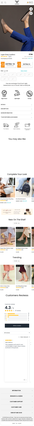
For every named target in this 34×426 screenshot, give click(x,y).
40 (4, 79)
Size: (14, 71)
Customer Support (16, 401)
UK (7, 71)
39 (29, 74)
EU (4, 71)
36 (4, 74)
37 (12, 74)
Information (16, 390)
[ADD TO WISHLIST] (31, 13)
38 (21, 74)
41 (12, 79)
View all (17, 223)
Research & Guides (16, 396)
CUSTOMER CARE (16, 407)
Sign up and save (16, 413)
